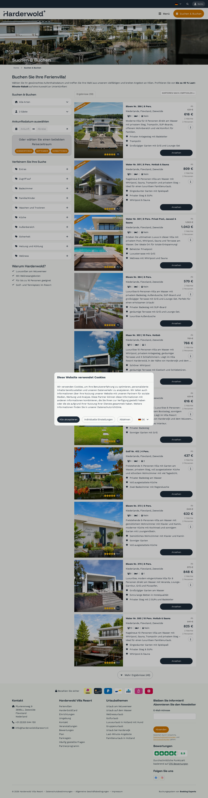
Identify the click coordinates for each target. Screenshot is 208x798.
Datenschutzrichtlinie (109, 407)
